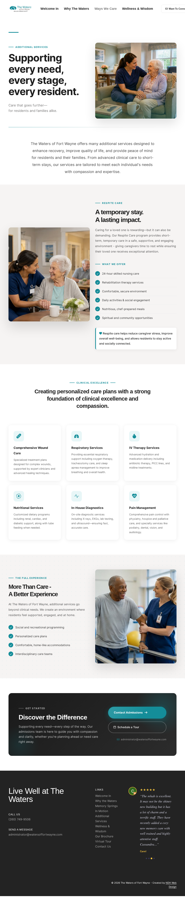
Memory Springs (106, 806)
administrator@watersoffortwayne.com (143, 739)
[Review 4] (154, 858)
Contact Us (103, 846)
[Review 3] (151, 858)
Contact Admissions (128, 712)
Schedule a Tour (128, 727)
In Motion (101, 811)
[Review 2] (149, 858)
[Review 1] (146, 858)
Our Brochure (104, 836)
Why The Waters (76, 8)
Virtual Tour (103, 841)
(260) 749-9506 (19, 819)
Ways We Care (105, 8)
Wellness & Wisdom (137, 8)
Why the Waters (106, 801)
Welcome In (49, 8)
